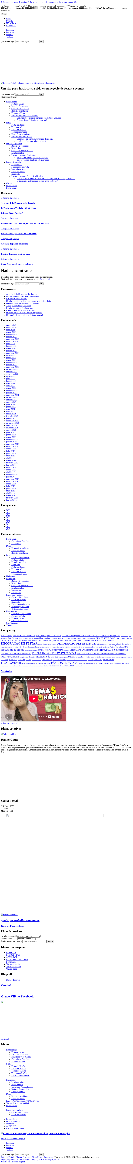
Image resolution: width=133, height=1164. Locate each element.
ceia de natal (81, 638)
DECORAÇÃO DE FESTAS (19, 643)
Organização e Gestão (20, 609)
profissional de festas (43, 663)
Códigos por (54, 1159)
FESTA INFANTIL (44, 653)
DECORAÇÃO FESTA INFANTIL (78, 643)
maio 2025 (10, 330)
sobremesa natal (118, 663)
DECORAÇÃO (39, 641)
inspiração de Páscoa (47, 656)
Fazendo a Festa (18, 113)
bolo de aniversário (111, 635)
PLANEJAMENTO (11, 663)
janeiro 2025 (11, 337)
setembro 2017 (12, 467)
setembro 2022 (12, 374)
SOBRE (9, 21)
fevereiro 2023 (12, 362)
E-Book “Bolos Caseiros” (16, 299)
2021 (8, 519)
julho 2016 (10, 486)
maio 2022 (10, 383)
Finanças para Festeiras (20, 604)
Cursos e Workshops (19, 597)
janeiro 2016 (11, 500)
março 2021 (11, 414)
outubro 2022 (11, 372)
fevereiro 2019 (12, 463)
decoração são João (75, 647)
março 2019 (11, 460)
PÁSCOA (57, 662)
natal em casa (36, 660)
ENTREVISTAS (57, 650)
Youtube (6, 671)
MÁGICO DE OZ (13, 660)
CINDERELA (120, 638)
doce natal (35, 650)
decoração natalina (63, 647)
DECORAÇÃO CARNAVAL (55, 641)
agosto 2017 (11, 470)
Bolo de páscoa (124, 636)
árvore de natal (78, 666)
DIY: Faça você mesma (21, 613)
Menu (4, 14)
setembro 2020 (12, 428)
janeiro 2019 (11, 465)
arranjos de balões (66, 636)
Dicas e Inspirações (14, 143)
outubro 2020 (11, 425)
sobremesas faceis (17, 666)
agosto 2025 (11, 325)
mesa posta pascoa (111, 657)
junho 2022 (11, 381)
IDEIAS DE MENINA (120, 654)
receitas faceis (89, 663)
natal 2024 (28, 660)
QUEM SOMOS (13, 1121)
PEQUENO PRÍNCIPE (108, 660)
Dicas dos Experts (18, 599)
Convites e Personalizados (22, 150)
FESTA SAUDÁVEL (91, 654)
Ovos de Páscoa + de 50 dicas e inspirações (24, 313)
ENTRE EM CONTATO (16, 1128)
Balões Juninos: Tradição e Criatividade (22, 296)
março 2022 (11, 388)
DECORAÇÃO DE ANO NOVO (100, 640)
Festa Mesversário (18, 562)
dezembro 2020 (12, 421)
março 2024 (11, 348)
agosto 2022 (11, 376)
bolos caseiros (18, 638)
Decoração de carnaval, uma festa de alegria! (24, 315)
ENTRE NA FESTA (44, 650)
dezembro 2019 (12, 444)
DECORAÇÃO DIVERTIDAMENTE (46, 644)
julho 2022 (10, 379)
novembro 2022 (12, 369)
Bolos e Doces (17, 148)
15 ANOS (9, 636)
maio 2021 (10, 409)
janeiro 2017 (11, 477)
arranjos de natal (78, 636)
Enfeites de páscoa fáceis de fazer (20, 308)
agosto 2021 (11, 402)
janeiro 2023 (11, 365)
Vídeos (9, 625)
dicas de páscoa (15, 649)
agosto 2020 (11, 430)
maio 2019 (10, 456)
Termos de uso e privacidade (18, 1103)
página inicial (44, 279)
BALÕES (88, 636)
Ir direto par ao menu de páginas (14, 2)
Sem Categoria (12, 623)
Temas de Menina (18, 127)
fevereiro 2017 (12, 474)
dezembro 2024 (12, 339)
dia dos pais (84, 647)
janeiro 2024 (11, 351)
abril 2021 (10, 411)
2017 (8, 526)
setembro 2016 (12, 481)
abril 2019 (10, 458)
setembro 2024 (12, 341)
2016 (8, 529)
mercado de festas (83, 657)
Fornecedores (11, 185)
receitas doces (82, 663)
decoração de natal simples (32, 647)
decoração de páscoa (49, 647)
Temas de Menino (18, 129)
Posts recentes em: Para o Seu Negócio (27, 176)
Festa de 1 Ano (17, 104)
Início (8, 18)
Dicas (8, 546)
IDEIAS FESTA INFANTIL (10, 657)
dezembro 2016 (12, 479)
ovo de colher (72, 660)
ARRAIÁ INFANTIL (54, 636)
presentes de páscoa (28, 663)
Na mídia (10, 1124)
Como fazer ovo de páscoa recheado (21, 310)
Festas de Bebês (18, 125)
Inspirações (10, 578)
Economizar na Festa (20, 548)
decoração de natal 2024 (13, 647)
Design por (38, 1159)
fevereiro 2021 (12, 416)
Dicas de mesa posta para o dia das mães (22, 303)
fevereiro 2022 (12, 390)
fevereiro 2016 (12, 498)
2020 (8, 522)
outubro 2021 (11, 400)
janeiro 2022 (11, 393)
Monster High (4, 660)
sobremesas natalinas (37, 666)
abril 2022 (10, 386)
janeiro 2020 (11, 442)
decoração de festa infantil (110, 644)
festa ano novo (67, 650)
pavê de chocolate (97, 660)
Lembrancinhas (17, 153)
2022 (8, 517)
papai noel (90, 660)
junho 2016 (11, 488)
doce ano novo (28, 650)
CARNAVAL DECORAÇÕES (58, 638)
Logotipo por (15, 1159)
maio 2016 (10, 491)
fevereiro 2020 (12, 439)
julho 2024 (10, 344)
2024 (8, 512)
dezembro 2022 (12, 367)
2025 (8, 510)
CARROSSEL (71, 638)
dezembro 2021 (12, 395)
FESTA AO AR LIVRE (79, 650)
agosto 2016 (11, 484)
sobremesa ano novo (106, 663)
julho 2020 (10, 432)
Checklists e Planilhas (20, 108)
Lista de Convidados (19, 106)
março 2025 (11, 332)
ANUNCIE (11, 1126)
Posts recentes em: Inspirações (23, 155)
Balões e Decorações (20, 146)
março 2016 (11, 495)
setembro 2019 (12, 446)
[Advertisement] (66, 62)
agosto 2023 (11, 355)
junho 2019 (11, 453)
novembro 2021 (12, 397)
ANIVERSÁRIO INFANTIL (24, 636)
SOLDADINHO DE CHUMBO (51, 666)
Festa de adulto (17, 560)
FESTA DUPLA (27, 654)
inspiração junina (63, 657)
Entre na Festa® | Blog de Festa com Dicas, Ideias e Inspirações (27, 1157)
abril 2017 (10, 472)
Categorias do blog (9, 97)
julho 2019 (10, 451)
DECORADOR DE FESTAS (24, 641)
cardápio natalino (43, 638)
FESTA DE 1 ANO (93, 650)
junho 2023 (11, 358)
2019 (8, 524)
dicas (88, 647)
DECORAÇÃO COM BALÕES (76, 641)
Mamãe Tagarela (13, 980)
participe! (5, 1039)
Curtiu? (6, 985)
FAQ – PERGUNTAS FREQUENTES (22, 1101)
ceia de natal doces (90, 638)
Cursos (9, 183)
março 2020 (11, 437)
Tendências (16, 592)
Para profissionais (13, 162)
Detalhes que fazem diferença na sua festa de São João (28, 301)
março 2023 (11, 360)
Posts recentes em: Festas (21, 136)
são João (62, 666)
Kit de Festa (16, 543)
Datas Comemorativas (20, 134)
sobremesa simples (27, 666)
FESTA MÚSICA (81, 654)
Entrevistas (15, 174)
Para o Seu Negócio (14, 595)
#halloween (4, 636)
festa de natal (16, 653)
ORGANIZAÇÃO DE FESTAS (54, 660)
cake (35, 638)
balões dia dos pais (97, 636)
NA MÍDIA (11, 23)
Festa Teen (15, 564)
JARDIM (71, 657)
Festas (8, 122)
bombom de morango (28, 638)
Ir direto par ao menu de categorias (42, 2)
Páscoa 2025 (71, 662)
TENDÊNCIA (69, 666)
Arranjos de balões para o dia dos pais (21, 294)
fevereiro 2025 (12, 334)
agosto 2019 (11, 449)
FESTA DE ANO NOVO (110, 650)
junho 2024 (11, 346)
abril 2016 (10, 493)
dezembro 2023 (12, 353)
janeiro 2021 (11, 418)
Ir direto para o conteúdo (67, 2)
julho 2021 (10, 404)
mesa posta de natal (98, 657)
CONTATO (11, 25)
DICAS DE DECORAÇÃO (104, 646)
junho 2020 (11, 435)
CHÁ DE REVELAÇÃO (105, 638)
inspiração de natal (27, 657)
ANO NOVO (41, 636)
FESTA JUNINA (67, 653)
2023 (8, 515)
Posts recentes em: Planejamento (24, 115)
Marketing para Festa (20, 167)
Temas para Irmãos (19, 132)
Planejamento (11, 101)
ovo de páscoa (82, 660)
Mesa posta (16, 590)
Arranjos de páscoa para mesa (18, 306)
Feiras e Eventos (18, 171)
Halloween (10, 576)
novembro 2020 (12, 423)
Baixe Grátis (11, 188)
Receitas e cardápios (19, 111)
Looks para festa (18, 1091)
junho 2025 (11, 327)
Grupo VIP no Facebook (17, 996)
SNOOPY (95, 663)
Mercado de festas (18, 169)
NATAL (21, 659)
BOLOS (11, 638)
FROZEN (101, 653)
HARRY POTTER (110, 654)
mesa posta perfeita (125, 657)
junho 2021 (11, 407)
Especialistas (16, 164)
